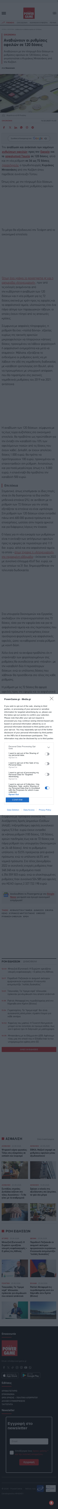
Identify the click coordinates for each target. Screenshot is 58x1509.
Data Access (29, 810)
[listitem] (29, 747)
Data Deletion (13, 810)
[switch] (47, 754)
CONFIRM (17, 800)
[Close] (52, 699)
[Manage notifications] (51, 1503)
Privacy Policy (45, 810)
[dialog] (29, 754)
